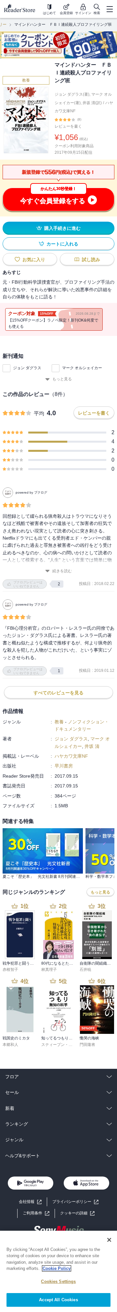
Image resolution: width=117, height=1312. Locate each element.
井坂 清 (91, 746)
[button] (77, 1213)
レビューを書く (68, 126)
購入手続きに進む (62, 228)
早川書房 (64, 765)
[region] (58, 1271)
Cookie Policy (57, 1268)
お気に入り (33, 259)
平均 (39, 413)
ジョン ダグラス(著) (72, 94)
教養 (26, 80)
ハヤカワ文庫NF (71, 756)
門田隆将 (87, 1044)
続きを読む (62, 571)
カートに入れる (62, 243)
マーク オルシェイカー (82, 368)
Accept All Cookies (58, 1299)
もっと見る (62, 379)
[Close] (109, 1240)
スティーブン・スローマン (64, 1044)
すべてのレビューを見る (58, 692)
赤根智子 (10, 969)
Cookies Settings (58, 1281)
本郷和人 (10, 1044)
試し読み (91, 259)
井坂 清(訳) (92, 103)
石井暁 (85, 969)
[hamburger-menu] (109, 9)
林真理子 (49, 969)
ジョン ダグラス (27, 368)
